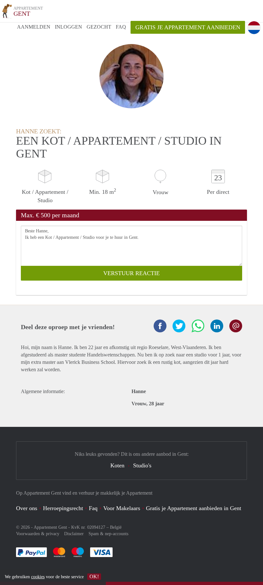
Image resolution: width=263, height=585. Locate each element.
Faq (93, 508)
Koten (117, 465)
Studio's (142, 465)
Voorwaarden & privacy (37, 533)
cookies (38, 576)
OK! (94, 576)
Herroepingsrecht (63, 508)
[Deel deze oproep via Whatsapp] (197, 326)
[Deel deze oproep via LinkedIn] (216, 326)
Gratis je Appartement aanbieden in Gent (193, 508)
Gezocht (99, 27)
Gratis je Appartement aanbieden (187, 27)
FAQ (121, 27)
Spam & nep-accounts (108, 533)
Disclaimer (74, 533)
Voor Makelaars (121, 508)
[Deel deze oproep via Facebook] (160, 326)
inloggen (68, 27)
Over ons (26, 508)
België (116, 527)
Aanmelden (33, 27)
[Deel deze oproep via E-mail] (235, 326)
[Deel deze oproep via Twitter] (179, 326)
